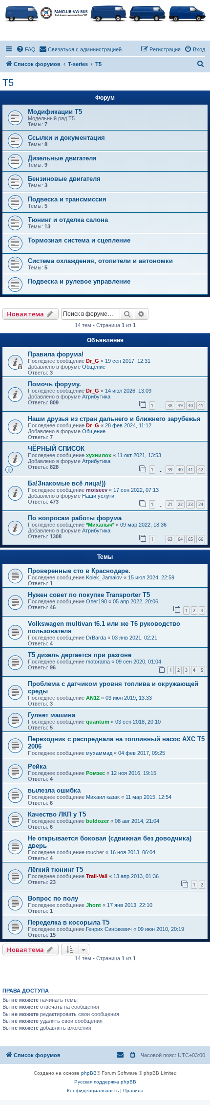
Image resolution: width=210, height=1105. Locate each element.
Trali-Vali (96, 876)
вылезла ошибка (54, 790)
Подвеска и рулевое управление (79, 281)
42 (200, 469)
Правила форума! (56, 354)
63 (170, 539)
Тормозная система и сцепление (79, 240)
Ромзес (95, 773)
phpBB (89, 1073)
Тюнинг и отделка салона (68, 219)
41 (200, 405)
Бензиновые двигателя (64, 178)
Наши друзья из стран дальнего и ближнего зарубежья (114, 418)
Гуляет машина (51, 715)
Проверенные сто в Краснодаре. (79, 571)
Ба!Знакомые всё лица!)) (66, 483)
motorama (98, 661)
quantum (97, 722)
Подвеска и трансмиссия (67, 199)
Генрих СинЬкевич (109, 929)
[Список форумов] (105, 12)
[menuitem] (26, 49)
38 (170, 405)
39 (180, 405)
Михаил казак (103, 797)
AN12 (93, 698)
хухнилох (98, 455)
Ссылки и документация (66, 137)
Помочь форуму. (54, 384)
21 (170, 504)
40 (190, 405)
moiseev (96, 490)
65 (190, 539)
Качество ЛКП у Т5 (57, 814)
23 (190, 504)
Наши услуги (98, 496)
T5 (8, 82)
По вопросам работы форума (75, 518)
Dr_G (92, 361)
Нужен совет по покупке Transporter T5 (89, 594)
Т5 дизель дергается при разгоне (79, 655)
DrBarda (96, 638)
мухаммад (99, 753)
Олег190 (96, 601)
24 (200, 504)
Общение (93, 367)
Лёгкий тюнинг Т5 (55, 869)
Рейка (37, 766)
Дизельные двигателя (62, 158)
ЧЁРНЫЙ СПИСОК (56, 448)
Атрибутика (96, 396)
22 (180, 504)
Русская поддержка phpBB (105, 1081)
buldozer (97, 821)
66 (200, 539)
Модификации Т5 (55, 111)
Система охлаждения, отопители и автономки (100, 261)
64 (180, 539)
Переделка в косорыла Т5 (68, 922)
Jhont (93, 905)
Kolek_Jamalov (104, 577)
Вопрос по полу (53, 898)
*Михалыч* (100, 525)
